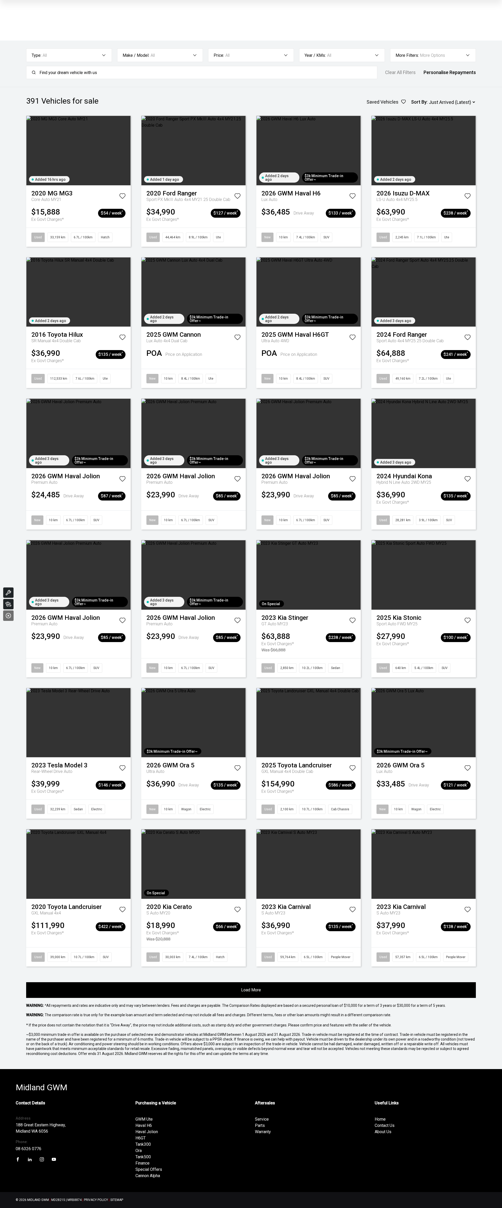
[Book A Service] (8, 592)
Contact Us (385, 1125)
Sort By (419, 102)
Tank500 (143, 1156)
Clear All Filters (400, 72)
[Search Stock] (8, 604)
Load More (251, 989)
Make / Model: (136, 55)
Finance (142, 1163)
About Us (383, 1131)
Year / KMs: (315, 55)
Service (262, 1119)
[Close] (8, 615)
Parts (260, 1125)
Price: (219, 55)
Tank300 (143, 1144)
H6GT (140, 1138)
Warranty (263, 1131)
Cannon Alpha (147, 1175)
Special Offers (148, 1169)
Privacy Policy (96, 1200)
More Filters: (407, 55)
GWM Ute (144, 1119)
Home (380, 1119)
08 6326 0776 (28, 1148)
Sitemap (116, 1200)
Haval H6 (143, 1125)
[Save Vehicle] (122, 197)
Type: (36, 55)
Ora (138, 1150)
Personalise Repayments (450, 72)
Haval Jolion (146, 1131)
